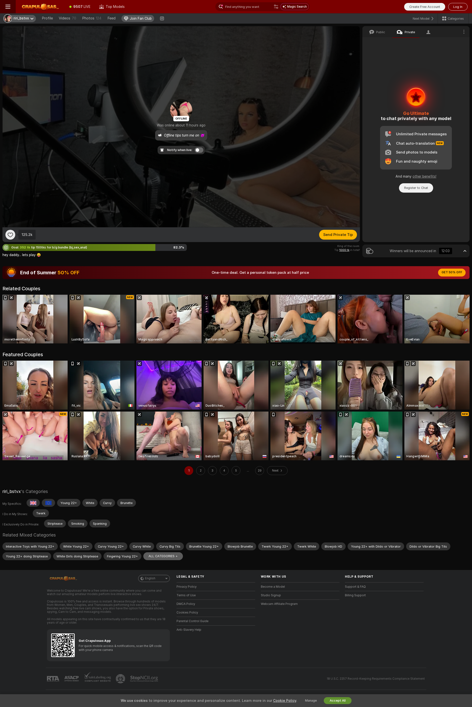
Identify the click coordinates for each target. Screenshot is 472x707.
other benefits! (424, 176)
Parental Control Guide (192, 621)
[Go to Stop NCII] (144, 679)
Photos (92, 18)
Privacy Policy (187, 586)
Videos (67, 18)
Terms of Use (186, 595)
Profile (47, 18)
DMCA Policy (186, 604)
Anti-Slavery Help (189, 629)
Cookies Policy (187, 612)
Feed (111, 18)
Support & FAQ (355, 586)
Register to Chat (416, 188)
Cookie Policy (284, 701)
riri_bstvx (11, 491)
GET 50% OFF (452, 272)
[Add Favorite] (10, 235)
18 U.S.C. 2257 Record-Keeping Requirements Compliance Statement (376, 678)
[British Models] (33, 503)
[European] (48, 503)
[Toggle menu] (8, 6)
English (150, 578)
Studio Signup (271, 595)
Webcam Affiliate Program (279, 604)
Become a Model (273, 586)
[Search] (276, 6)
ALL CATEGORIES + (163, 556)
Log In (457, 7)
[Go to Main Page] (40, 6)
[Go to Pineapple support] (121, 678)
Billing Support (355, 595)
